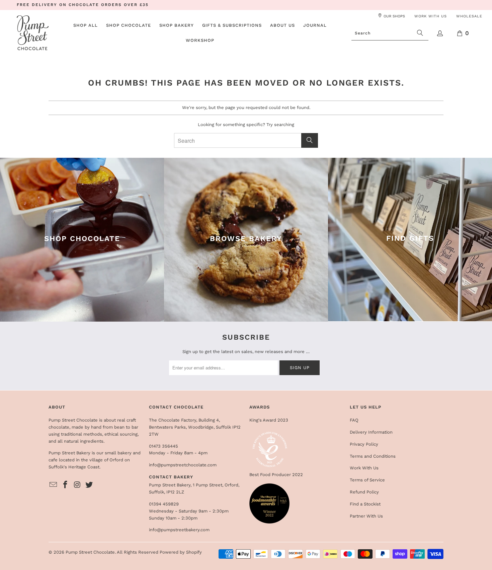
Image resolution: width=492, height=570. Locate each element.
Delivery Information (371, 432)
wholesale (469, 16)
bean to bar (126, 427)
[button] (128, 25)
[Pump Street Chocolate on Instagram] (77, 485)
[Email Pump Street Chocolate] (54, 485)
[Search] (420, 33)
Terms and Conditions (373, 456)
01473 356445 (163, 446)
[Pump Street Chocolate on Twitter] (89, 485)
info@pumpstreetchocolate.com (183, 464)
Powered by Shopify (181, 552)
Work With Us (364, 467)
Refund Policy (364, 491)
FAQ (354, 420)
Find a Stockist (365, 503)
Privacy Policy (364, 444)
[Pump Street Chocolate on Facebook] (66, 485)
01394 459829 (164, 503)
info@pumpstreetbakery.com (179, 529)
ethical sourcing (121, 434)
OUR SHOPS (394, 16)
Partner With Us (366, 516)
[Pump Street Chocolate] (33, 33)
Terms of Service (367, 479)
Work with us (430, 16)
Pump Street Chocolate (90, 552)
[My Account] (440, 33)
